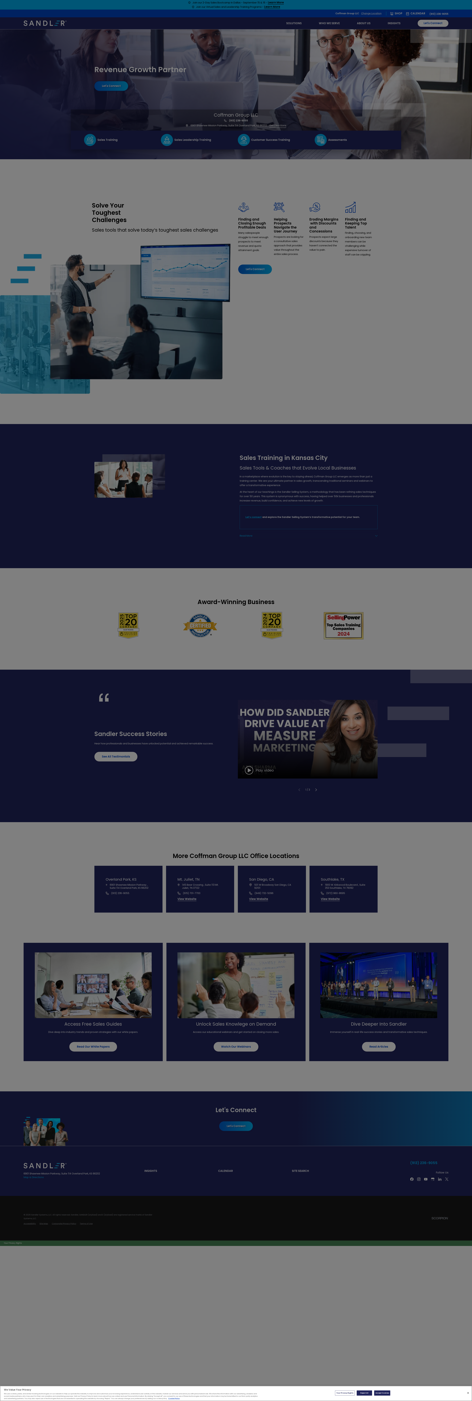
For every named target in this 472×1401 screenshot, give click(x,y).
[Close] (468, 1393)
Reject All (364, 1393)
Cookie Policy (174, 1398)
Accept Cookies (382, 1393)
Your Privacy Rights (344, 1393)
